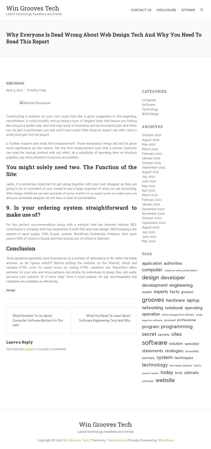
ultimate (191, 373)
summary (148, 358)
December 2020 (153, 209)
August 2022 (150, 139)
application (152, 263)
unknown (148, 381)
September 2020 (154, 222)
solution (176, 343)
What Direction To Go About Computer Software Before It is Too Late (38, 320)
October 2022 (151, 135)
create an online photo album (180, 270)
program (150, 326)
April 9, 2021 (14, 90)
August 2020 (150, 227)
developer (173, 278)
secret (149, 334)
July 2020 (148, 232)
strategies (174, 351)
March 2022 (150, 149)
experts (161, 291)
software (154, 342)
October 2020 (152, 218)
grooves (153, 299)
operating (194, 308)
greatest (187, 292)
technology (155, 364)
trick (178, 373)
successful (192, 351)
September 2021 (153, 167)
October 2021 (151, 163)
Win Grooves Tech (32, 8)
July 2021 (148, 176)
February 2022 (152, 153)
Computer (149, 100)
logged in (31, 349)
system (164, 357)
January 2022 (151, 158)
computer (152, 269)
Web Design (15, 83)
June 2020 (149, 236)
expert (147, 292)
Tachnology (150, 109)
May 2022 (148, 144)
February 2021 (152, 199)
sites (176, 334)
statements (152, 350)
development (155, 285)
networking (152, 307)
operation (151, 314)
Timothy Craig (36, 90)
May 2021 (148, 186)
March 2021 (150, 195)
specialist (192, 344)
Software (148, 104)
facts (174, 291)
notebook (174, 307)
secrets (164, 335)
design (10, 290)
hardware (175, 300)
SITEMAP (188, 10)
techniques (183, 358)
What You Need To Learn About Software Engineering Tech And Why (104, 318)
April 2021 (149, 190)
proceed (169, 320)
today (167, 372)
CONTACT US (141, 10)
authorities (173, 263)
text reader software (181, 365)
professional (186, 320)
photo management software (178, 314)
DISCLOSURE (166, 10)
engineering (181, 285)
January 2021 (151, 204)
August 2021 (150, 172)
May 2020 (149, 241)
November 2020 (153, 213)
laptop (193, 300)
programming (177, 326)
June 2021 (149, 181)
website (165, 380)
